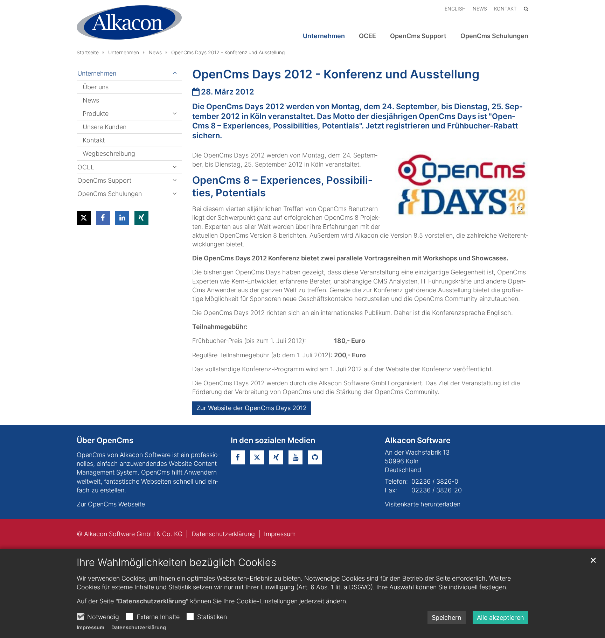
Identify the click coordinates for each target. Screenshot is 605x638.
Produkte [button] (96, 113)
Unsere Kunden (104, 127)
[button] (84, 218)
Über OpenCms (105, 440)
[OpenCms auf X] (257, 457)
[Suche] (526, 9)
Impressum (90, 627)
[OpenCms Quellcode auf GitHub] (315, 457)
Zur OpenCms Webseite (111, 504)
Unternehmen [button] (324, 36)
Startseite (88, 52)
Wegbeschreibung (109, 153)
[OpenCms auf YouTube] (295, 457)
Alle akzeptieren (500, 617)
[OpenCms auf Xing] (276, 457)
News (155, 52)
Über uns (96, 87)
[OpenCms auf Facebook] (238, 457)
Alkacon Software (418, 440)
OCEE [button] (367, 36)
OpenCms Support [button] (418, 36)
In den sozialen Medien (273, 440)
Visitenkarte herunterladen (422, 504)
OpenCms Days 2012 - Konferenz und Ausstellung (228, 52)
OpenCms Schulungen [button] (494, 36)
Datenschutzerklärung (138, 627)
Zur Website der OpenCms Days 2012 (251, 408)
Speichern (446, 617)
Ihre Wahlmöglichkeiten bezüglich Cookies (176, 562)
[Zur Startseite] (129, 22)
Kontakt (94, 140)
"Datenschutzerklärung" (152, 601)
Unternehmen (123, 52)
